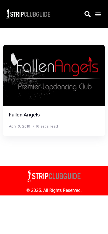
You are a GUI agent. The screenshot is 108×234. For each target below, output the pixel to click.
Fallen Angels (24, 115)
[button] (97, 14)
